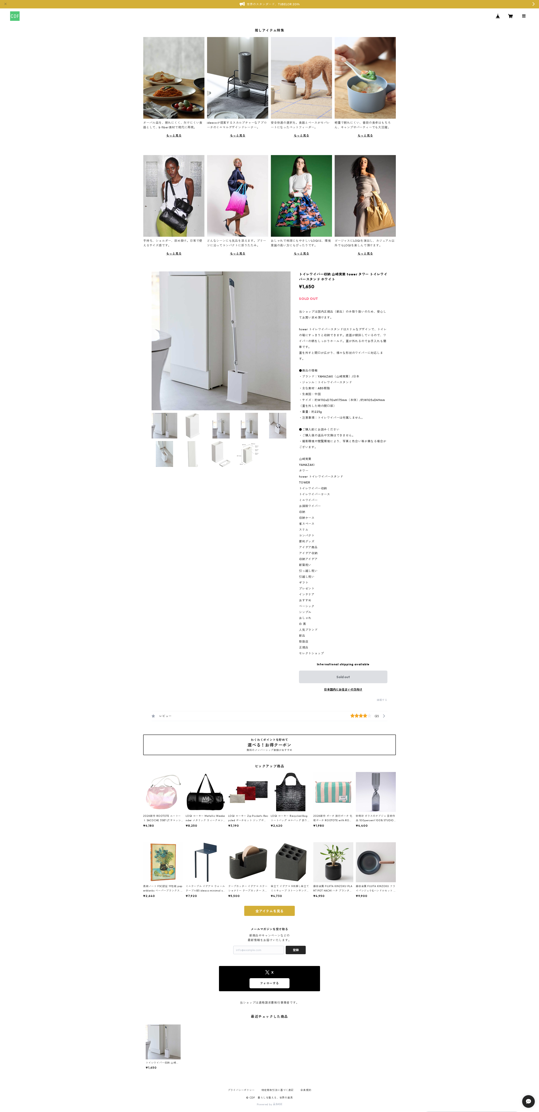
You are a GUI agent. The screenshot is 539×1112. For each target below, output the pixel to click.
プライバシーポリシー (241, 1090)
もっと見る (174, 135)
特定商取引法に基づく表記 (277, 1090)
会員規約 (305, 1090)
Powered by (265, 1104)
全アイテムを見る (269, 911)
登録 (296, 950)
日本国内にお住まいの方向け (343, 689)
